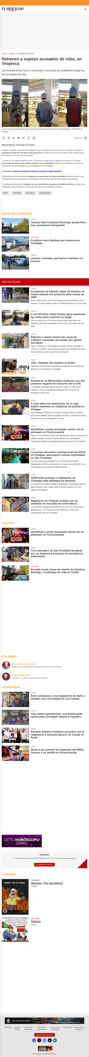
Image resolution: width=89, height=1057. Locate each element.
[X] (8, 138)
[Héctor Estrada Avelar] (6, 676)
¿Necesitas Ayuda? (44, 1035)
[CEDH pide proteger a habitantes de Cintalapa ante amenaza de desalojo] (15, 484)
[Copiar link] (28, 138)
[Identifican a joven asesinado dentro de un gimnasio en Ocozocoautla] (15, 435)
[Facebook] (3, 138)
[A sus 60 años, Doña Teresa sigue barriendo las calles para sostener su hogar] (15, 320)
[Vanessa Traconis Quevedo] (6, 665)
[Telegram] (18, 138)
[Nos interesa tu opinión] (44, 1021)
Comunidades (45, 193)
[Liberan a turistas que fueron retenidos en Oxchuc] (15, 262)
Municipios (30, 193)
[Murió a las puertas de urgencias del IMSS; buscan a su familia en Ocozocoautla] (15, 753)
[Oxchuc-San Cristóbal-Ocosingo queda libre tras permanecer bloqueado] (15, 226)
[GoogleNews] (44, 1040)
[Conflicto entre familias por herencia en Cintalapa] (15, 244)
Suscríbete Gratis (44, 865)
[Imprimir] (34, 138)
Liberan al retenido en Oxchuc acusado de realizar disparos (37, 171)
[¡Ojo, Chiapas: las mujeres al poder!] (15, 366)
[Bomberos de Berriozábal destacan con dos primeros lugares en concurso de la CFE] (15, 387)
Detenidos (17, 193)
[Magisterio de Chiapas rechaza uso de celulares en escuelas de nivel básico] (15, 507)
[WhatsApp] (13, 138)
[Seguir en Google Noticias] (85, 138)
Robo (5, 193)
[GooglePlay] (55, 1040)
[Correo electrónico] (23, 138)
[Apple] (50, 1040)
